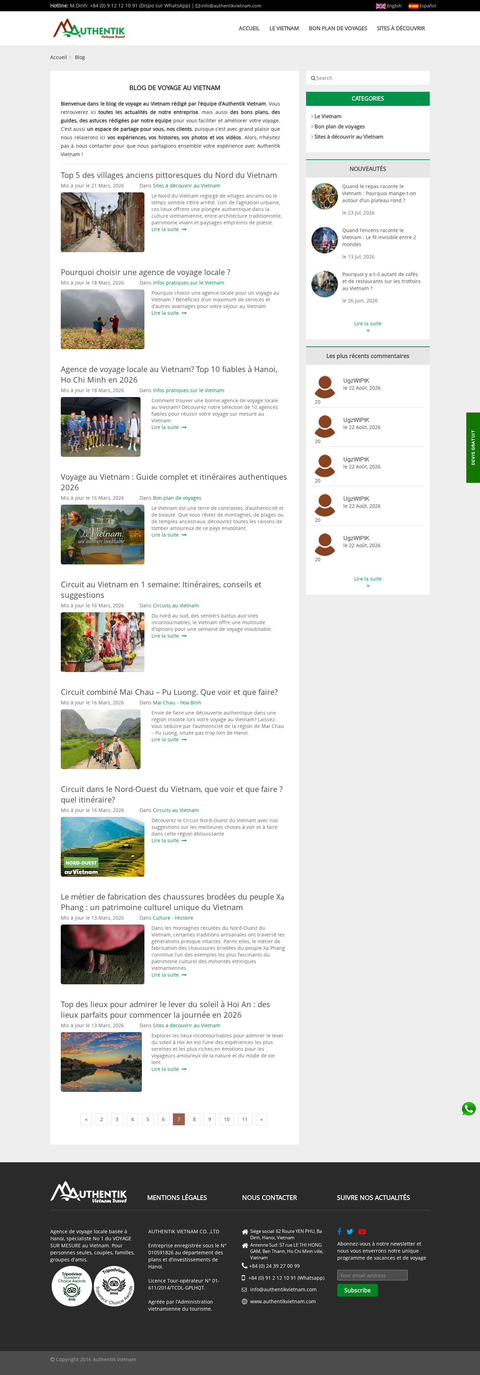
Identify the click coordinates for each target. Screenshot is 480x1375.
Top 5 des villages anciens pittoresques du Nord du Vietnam (169, 175)
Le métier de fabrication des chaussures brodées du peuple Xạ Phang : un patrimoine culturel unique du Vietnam (172, 901)
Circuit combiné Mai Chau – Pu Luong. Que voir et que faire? (169, 691)
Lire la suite (166, 229)
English (394, 5)
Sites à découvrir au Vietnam (348, 136)
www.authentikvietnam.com (283, 1301)
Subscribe (357, 1290)
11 (245, 1119)
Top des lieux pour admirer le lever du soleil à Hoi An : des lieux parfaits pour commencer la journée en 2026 (165, 1009)
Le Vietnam (284, 28)
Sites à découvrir (401, 28)
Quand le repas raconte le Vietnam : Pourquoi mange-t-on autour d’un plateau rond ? (379, 193)
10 (226, 1119)
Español (427, 5)
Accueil (249, 28)
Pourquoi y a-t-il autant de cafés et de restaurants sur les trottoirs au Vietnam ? (381, 281)
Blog (80, 57)
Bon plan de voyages (338, 28)
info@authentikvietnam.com (231, 5)
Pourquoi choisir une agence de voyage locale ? (145, 272)
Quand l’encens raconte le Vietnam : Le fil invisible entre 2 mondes (379, 237)
